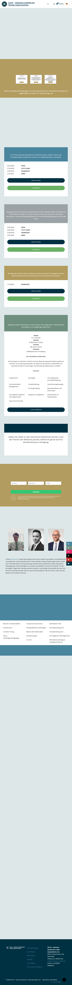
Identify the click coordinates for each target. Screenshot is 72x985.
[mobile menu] (47, 3)
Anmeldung (36, 188)
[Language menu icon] (67, 4)
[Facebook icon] (51, 982)
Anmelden (36, 492)
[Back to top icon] (64, 980)
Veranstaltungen (33, 948)
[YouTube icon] (52, 982)
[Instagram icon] (56, 982)
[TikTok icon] (60, 982)
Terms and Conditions (34, 967)
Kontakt (29, 959)
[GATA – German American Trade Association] (18, 4)
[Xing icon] (58, 982)
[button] (8, 539)
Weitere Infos (36, 579)
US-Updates (31, 963)
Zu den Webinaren (36, 410)
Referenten (15, 559)
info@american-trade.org (56, 961)
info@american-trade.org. (53, 451)
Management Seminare (35, 121)
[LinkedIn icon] (54, 982)
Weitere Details (36, 180)
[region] (36, 539)
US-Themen (31, 952)
